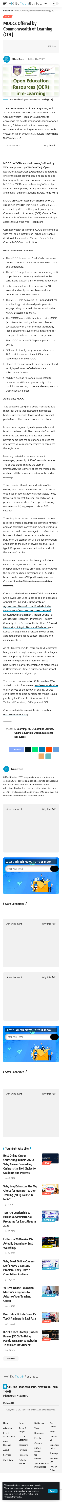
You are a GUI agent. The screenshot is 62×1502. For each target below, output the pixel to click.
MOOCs (32, 728)
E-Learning (20, 728)
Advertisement (13, 146)
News (7, 16)
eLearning (49, 1220)
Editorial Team (17, 59)
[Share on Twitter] (16, 43)
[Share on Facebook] (10, 43)
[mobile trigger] (6, 3)
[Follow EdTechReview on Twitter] (16, 911)
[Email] (10, 49)
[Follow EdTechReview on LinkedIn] (42, 911)
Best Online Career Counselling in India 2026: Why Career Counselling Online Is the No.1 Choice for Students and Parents (20, 1164)
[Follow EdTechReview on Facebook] (7, 911)
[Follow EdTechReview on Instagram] (34, 911)
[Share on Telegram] (36, 43)
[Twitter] (53, 769)
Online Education (23, 732)
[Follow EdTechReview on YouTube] (25, 911)
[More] (21, 49)
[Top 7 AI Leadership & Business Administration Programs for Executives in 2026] (50, 1216)
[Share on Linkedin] (26, 43)
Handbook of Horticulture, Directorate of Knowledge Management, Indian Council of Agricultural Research (28, 614)
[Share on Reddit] (31, 43)
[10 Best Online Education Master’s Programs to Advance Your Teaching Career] (50, 1291)
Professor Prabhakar (46, 685)
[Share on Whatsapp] (21, 43)
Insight (47, 1247)
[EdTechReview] (26, 3)
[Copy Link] (16, 49)
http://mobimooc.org (15, 714)
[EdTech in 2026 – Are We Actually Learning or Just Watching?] (50, 1242)
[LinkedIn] (57, 769)
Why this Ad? (50, 146)
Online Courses (45, 728)
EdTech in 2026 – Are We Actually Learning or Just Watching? (18, 1243)
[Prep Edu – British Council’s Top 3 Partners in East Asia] (50, 1317)
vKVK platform (32, 577)
